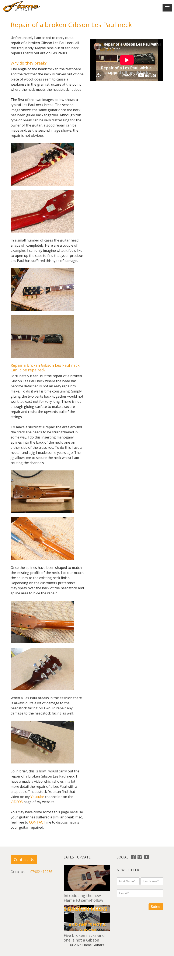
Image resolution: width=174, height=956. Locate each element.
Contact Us (24, 859)
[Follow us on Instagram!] (140, 857)
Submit (156, 907)
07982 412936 (41, 871)
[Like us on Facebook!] (133, 857)
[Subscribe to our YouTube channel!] (146, 857)
